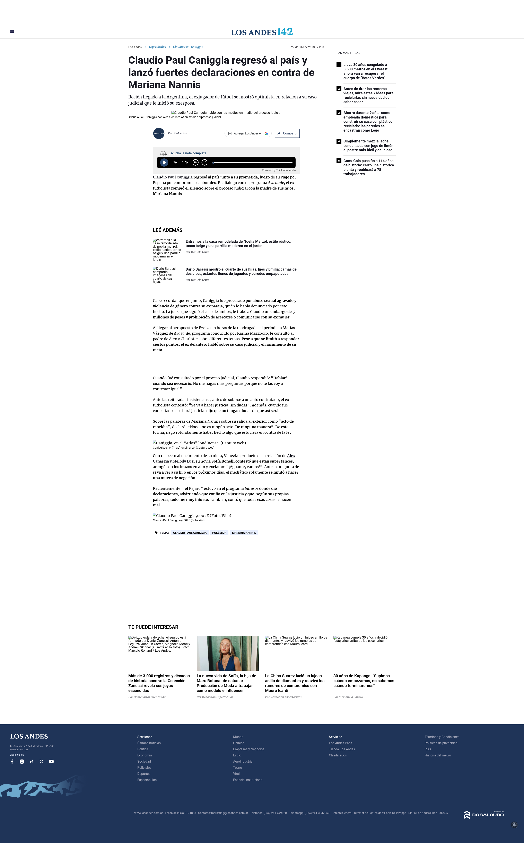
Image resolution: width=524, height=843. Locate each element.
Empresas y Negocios (248, 749)
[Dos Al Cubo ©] (484, 818)
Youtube (51, 761)
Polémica (219, 532)
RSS (428, 749)
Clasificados (338, 755)
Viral (236, 774)
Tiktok (31, 761)
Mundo (238, 737)
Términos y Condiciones (442, 737)
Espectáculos (157, 47)
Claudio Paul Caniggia (190, 532)
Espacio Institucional (248, 780)
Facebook (12, 761)
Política (142, 749)
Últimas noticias (149, 743)
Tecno (237, 768)
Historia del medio (438, 755)
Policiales (144, 768)
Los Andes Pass (340, 743)
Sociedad (144, 761)
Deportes (143, 774)
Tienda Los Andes (342, 749)
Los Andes (135, 47)
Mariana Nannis (244, 532)
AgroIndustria (243, 761)
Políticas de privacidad (441, 743)
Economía (144, 755)
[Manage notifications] (514, 825)
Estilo (237, 755)
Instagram (21, 761)
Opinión (238, 743)
